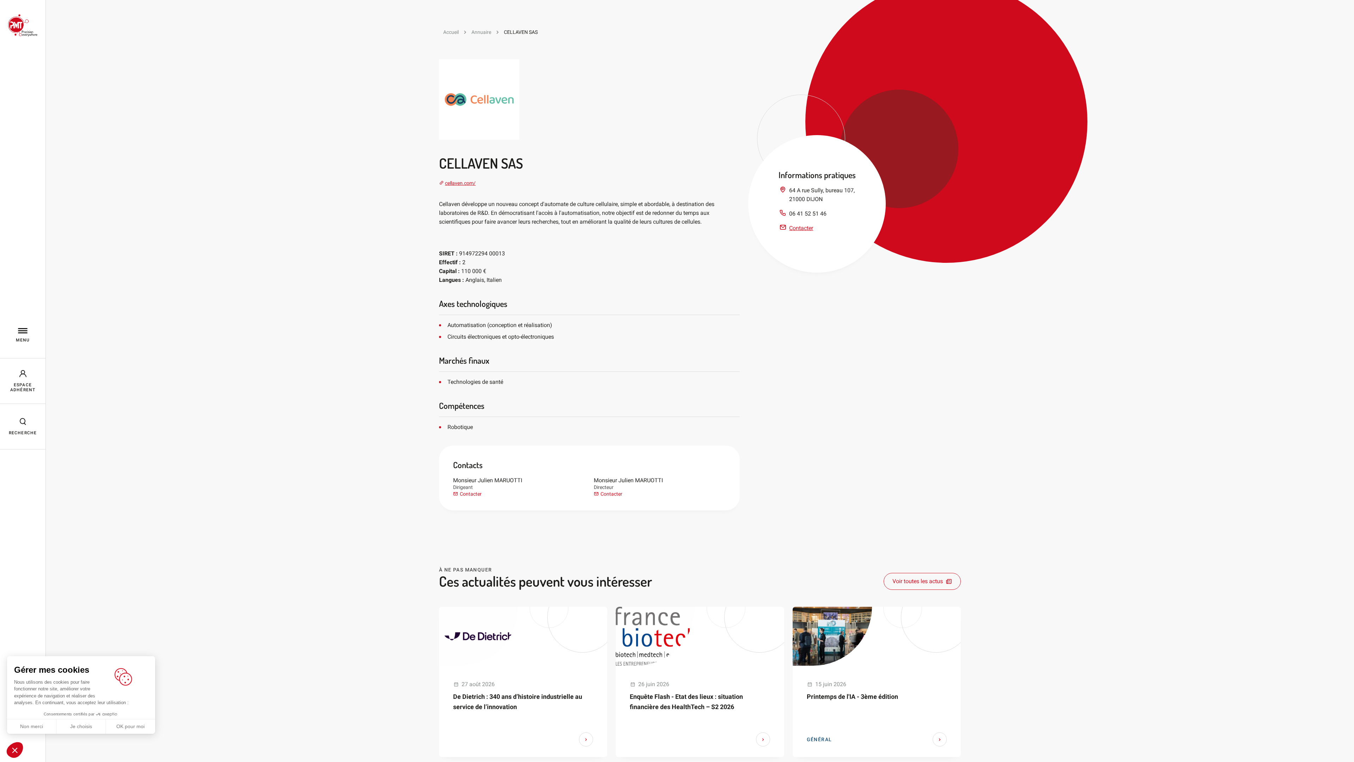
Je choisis (81, 726)
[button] (14, 750)
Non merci (31, 726)
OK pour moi (130, 726)
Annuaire (481, 32)
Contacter (471, 493)
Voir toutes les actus (917, 581)
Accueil (451, 32)
